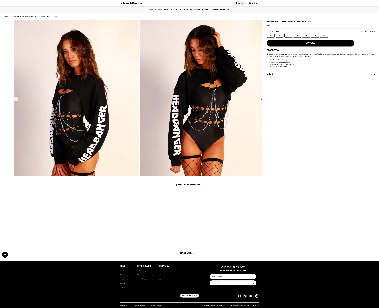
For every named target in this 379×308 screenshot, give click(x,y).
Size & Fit (272, 74)
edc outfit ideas (142, 279)
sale (207, 9)
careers (161, 279)
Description (273, 50)
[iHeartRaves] (131, 3)
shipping (123, 287)
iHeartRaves (212, 305)
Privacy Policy (124, 305)
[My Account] (249, 3)
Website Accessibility (139, 305)
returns (122, 283)
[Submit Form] (254, 276)
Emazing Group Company (241, 305)
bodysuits (175, 9)
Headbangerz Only (221, 9)
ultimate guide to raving (145, 275)
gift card (162, 275)
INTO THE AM (255, 305)
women (158, 9)
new (151, 9)
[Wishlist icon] (25, 201)
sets (185, 9)
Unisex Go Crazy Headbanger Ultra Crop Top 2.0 (40, 16)
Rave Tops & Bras (15, 16)
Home (6, 16)
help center (124, 275)
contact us (124, 279)
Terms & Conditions (156, 305)
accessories (196, 9)
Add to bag (311, 43)
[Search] (236, 3)
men (166, 9)
